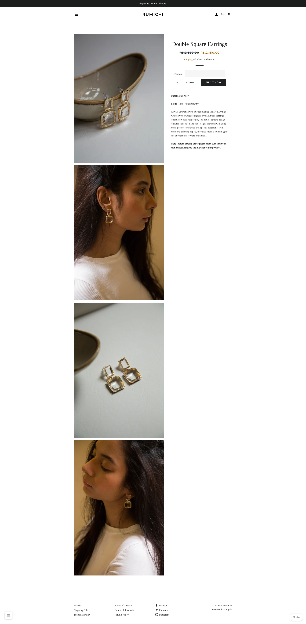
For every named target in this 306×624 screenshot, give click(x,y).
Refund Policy (122, 614)
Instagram (164, 614)
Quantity (178, 73)
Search (77, 605)
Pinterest (163, 610)
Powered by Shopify (222, 609)
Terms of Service (123, 605)
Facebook (164, 605)
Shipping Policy (82, 610)
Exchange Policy (82, 614)
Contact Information (125, 610)
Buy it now (213, 82)
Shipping (188, 59)
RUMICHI (153, 14)
